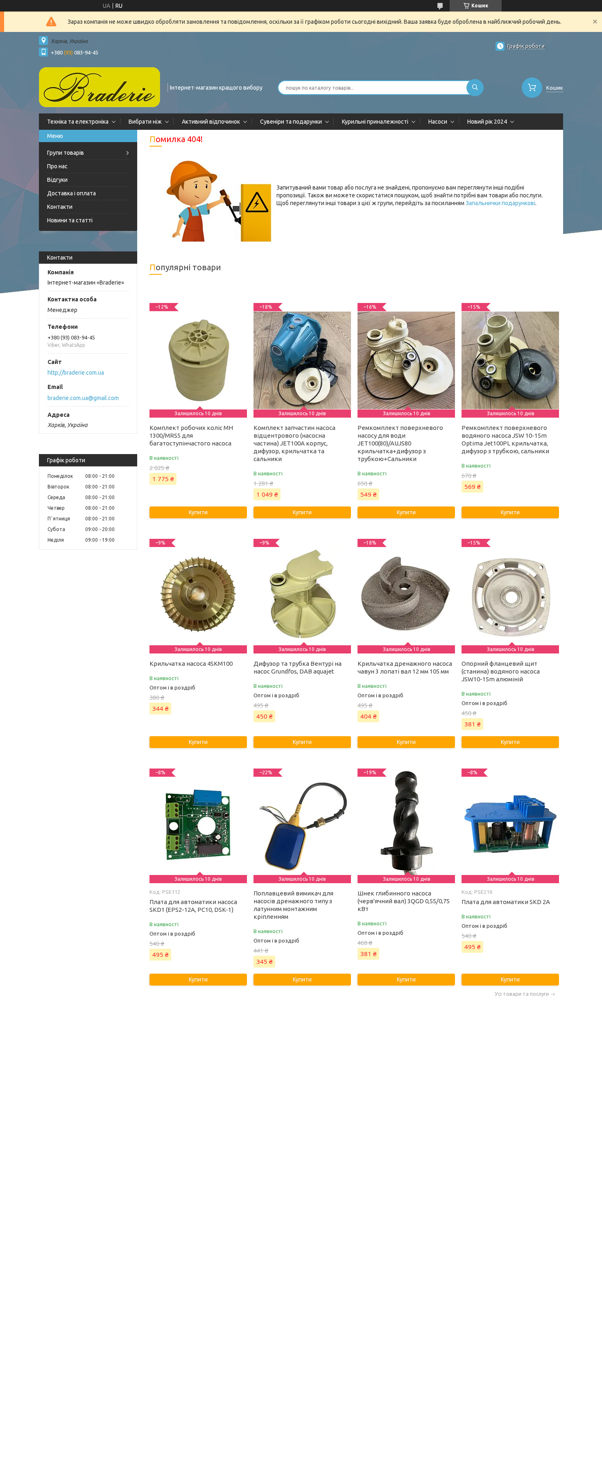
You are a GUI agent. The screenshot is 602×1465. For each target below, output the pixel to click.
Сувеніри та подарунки (291, 121)
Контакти (59, 206)
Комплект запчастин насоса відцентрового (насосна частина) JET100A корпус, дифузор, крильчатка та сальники (294, 443)
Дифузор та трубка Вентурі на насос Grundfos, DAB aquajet (297, 667)
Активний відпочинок (211, 121)
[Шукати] (475, 87)
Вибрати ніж (145, 121)
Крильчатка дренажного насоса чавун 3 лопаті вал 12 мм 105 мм (405, 667)
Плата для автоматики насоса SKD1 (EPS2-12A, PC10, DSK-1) (193, 905)
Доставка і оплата (71, 193)
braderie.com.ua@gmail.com (83, 398)
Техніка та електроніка (78, 121)
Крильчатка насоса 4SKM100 (191, 663)
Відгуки (57, 179)
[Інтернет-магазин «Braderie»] (99, 86)
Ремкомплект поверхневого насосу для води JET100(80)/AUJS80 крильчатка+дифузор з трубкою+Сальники (400, 443)
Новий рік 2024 (487, 121)
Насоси (437, 121)
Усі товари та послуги (522, 994)
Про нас (57, 166)
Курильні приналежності (375, 121)
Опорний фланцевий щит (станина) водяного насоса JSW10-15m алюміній (501, 671)
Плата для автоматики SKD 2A (506, 901)
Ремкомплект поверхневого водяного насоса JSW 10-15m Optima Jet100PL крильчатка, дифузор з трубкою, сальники (505, 439)
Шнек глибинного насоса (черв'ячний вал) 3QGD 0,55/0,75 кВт (404, 901)
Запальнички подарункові (500, 203)
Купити (198, 512)
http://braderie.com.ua (76, 372)
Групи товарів (65, 152)
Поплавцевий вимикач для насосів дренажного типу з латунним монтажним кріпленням (293, 905)
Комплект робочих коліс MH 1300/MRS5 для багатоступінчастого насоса (191, 435)
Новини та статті (70, 220)
